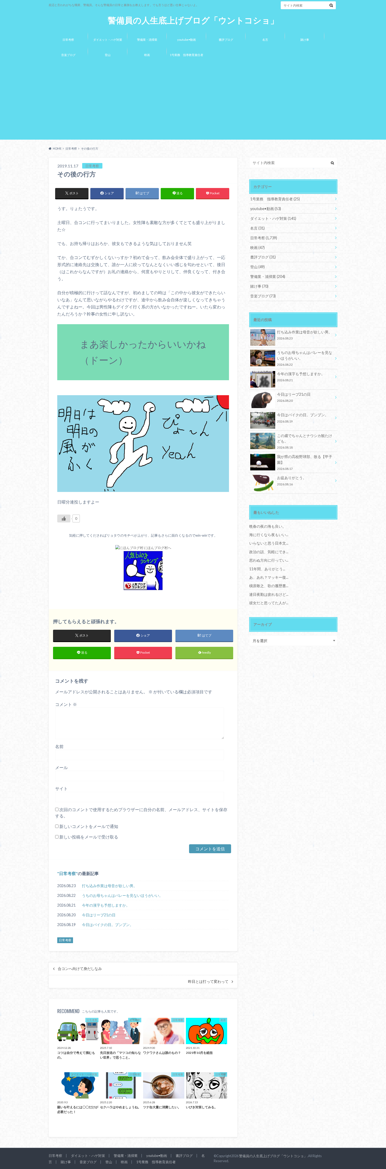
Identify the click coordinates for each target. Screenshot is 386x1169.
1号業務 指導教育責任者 (186, 55)
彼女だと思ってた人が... (268, 603)
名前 (59, 746)
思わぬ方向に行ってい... (268, 560)
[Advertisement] (193, 101)
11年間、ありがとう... (267, 569)
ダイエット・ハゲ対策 (107, 39)
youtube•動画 (186, 39)
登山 (108, 55)
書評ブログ (226, 39)
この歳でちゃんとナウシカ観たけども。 (304, 441)
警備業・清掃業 (147, 39)
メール (61, 767)
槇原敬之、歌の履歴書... (268, 585)
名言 (265, 39)
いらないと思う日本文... (268, 543)
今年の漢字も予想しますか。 (106, 905)
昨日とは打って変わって (208, 981)
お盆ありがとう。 (291, 480)
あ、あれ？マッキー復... (268, 577)
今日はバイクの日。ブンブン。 (107, 924)
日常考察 (68, 39)
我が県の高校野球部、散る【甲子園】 (304, 462)
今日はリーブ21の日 (99, 915)
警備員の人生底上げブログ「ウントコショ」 (193, 20)
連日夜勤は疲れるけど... (268, 594)
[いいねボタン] (63, 518)
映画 (147, 55)
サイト (61, 788)
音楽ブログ (68, 55)
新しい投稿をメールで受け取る (88, 836)
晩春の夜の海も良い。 (267, 526)
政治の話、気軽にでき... (268, 552)
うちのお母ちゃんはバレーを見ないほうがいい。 (122, 895)
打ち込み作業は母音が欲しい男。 (109, 885)
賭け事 (304, 39)
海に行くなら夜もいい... (268, 534)
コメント (66, 704)
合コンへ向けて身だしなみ (80, 969)
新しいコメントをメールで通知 (88, 826)
